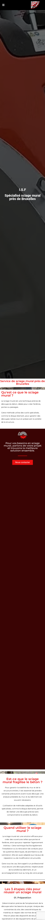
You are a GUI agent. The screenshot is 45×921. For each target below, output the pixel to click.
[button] (3, 5)
